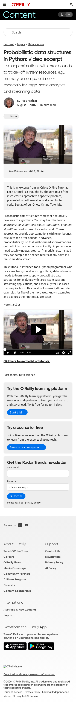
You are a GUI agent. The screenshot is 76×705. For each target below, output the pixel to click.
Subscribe (16, 496)
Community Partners (17, 574)
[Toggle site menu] (4, 4)
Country (11, 480)
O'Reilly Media (36, 170)
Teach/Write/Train (16, 551)
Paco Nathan (29, 100)
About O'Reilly (15, 544)
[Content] (24, 14)
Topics (21, 44)
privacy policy (32, 502)
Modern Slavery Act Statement (21, 696)
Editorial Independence (55, 692)
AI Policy (50, 568)
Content (9, 44)
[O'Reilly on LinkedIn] (20, 525)
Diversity (9, 585)
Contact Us (52, 551)
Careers (9, 557)
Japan (8, 615)
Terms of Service (13, 692)
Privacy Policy (54, 562)
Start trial (16, 412)
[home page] (21, 4)
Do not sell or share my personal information (29, 674)
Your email (13, 467)
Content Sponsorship (17, 591)
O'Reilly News (12, 562)
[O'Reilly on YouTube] (26, 525)
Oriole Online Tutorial (54, 187)
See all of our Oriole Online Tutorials (38, 204)
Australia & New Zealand (20, 609)
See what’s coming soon (25, 447)
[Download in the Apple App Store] (15, 649)
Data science (36, 44)
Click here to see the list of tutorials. (27, 361)
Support (51, 544)
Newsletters (52, 557)
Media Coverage (15, 568)
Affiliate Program (15, 579)
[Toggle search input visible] (71, 4)
